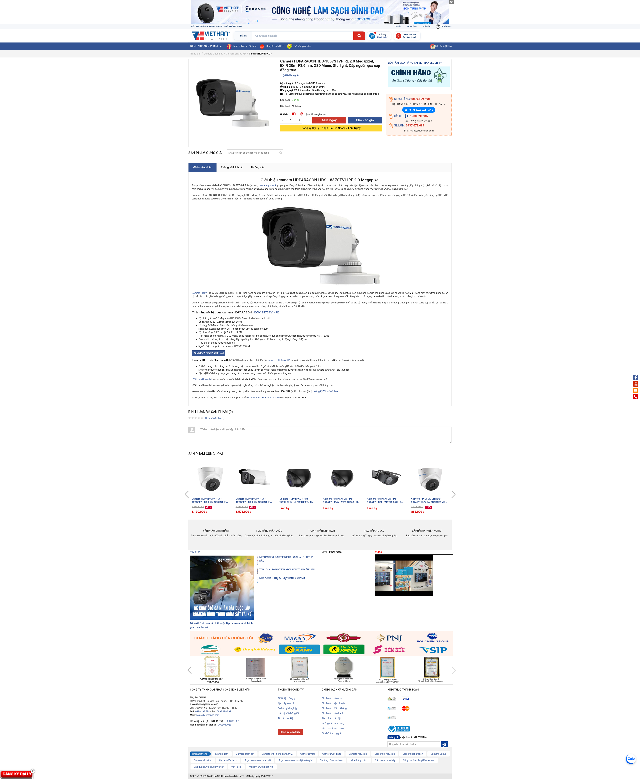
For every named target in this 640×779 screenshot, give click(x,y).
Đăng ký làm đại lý (290, 732)
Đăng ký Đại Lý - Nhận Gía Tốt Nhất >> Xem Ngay (331, 128)
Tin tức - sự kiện (286, 718)
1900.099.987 (231, 721)
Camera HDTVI (199, 293)
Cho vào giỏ (365, 120)
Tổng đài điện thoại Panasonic (418, 760)
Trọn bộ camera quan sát (258, 760)
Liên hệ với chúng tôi (288, 713)
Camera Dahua (438, 754)
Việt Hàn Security (202, 379)
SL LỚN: (408, 125)
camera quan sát (268, 185)
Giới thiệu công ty (287, 698)
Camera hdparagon (412, 754)
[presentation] (187, 494)
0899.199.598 (202, 711)
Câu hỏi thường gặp (332, 733)
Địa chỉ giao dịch (286, 703)
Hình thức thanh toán (333, 728)
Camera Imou (307, 754)
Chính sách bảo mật (332, 698)
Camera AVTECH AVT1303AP (264, 397)
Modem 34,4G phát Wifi (261, 767)
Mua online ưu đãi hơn (245, 46)
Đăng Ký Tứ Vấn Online (326, 391)
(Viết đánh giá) (291, 75)
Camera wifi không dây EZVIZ (277, 754)
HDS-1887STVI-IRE (266, 312)
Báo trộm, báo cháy (385, 760)
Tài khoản (445, 26)
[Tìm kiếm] (359, 35)
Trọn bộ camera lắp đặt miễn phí (295, 760)
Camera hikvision (358, 754)
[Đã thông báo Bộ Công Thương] (400, 729)
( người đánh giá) (214, 418)
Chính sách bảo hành (333, 713)
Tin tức (397, 26)
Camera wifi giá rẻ (331, 754)
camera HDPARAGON (279, 360)
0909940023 (224, 724)
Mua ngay (329, 120)
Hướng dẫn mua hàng (333, 723)
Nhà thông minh (359, 760)
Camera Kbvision (203, 760)
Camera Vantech (228, 760)
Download (412, 26)
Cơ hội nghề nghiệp (288, 708)
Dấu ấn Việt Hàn (443, 46)
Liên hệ (426, 26)
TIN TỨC (195, 552)
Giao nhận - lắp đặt (331, 718)
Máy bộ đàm (221, 754)
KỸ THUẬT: (410, 116)
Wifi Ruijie (236, 767)
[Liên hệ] (208, 353)
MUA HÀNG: (411, 99)
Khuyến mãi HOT (275, 46)
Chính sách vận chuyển (334, 703)
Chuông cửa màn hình (331, 760)
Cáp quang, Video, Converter (209, 767)
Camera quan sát (245, 754)
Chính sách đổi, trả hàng (334, 708)
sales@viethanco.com (207, 715)
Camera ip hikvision (384, 754)
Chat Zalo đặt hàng (419, 110)
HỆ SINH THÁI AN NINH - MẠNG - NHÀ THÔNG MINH (216, 26)
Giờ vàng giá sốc (302, 46)
